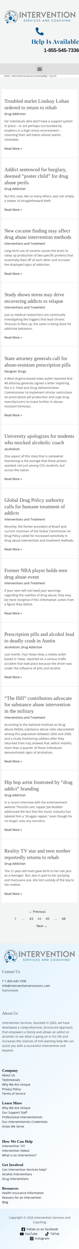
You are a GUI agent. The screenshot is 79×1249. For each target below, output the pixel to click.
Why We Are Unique (16, 1084)
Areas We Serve (13, 1126)
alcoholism (12, 449)
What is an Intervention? (19, 1155)
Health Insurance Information (23, 1193)
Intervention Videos (15, 1151)
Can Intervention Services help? (24, 1170)
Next (41, 926)
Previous (37, 911)
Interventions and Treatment (24, 244)
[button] (39, 68)
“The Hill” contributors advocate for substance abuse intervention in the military (38, 704)
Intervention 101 (13, 1146)
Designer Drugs (15, 371)
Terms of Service (13, 1094)
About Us (8, 1075)
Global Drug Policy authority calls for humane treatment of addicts (34, 506)
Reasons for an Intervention (21, 1198)
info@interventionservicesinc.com (26, 986)
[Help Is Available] (40, 31)
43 (31, 919)
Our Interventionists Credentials (25, 1122)
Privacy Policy (11, 1089)
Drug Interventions (15, 1179)
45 (48, 919)
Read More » (13, 148)
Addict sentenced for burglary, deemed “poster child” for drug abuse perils (36, 176)
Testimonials (11, 1080)
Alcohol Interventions (17, 1174)
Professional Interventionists (22, 1117)
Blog (5, 1202)
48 (64, 919)
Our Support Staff (14, 1112)
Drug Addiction (15, 114)
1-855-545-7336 (61, 50)
